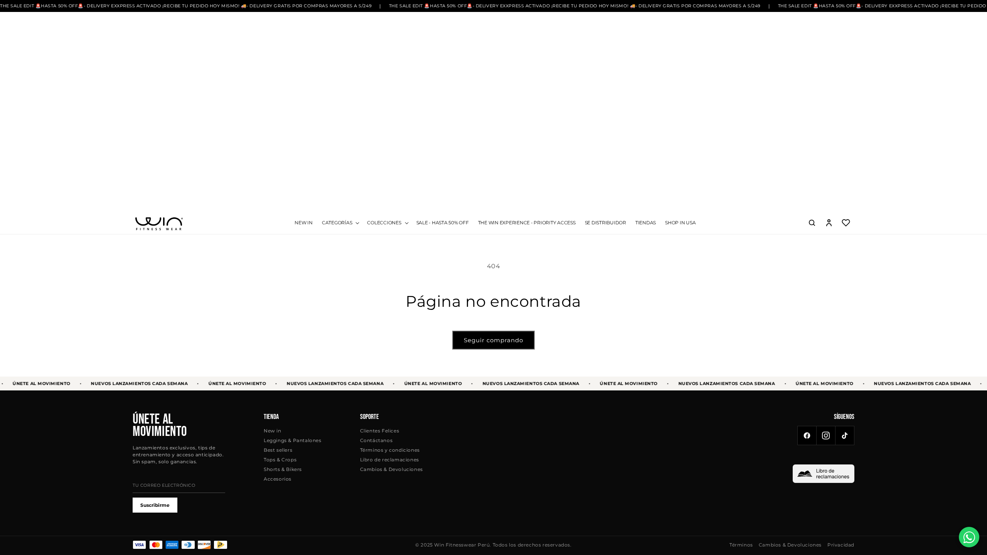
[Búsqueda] (811, 222)
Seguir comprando (493, 340)
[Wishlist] (845, 222)
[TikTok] (844, 435)
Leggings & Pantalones (293, 440)
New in (272, 431)
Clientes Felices (379, 431)
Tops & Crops (280, 459)
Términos (741, 545)
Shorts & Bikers (283, 469)
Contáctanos (376, 440)
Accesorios (277, 479)
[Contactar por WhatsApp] (969, 537)
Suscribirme (155, 505)
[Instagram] (826, 435)
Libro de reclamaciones (389, 459)
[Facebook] (807, 435)
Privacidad (840, 545)
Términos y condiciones (390, 450)
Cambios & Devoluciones (391, 469)
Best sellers (278, 450)
